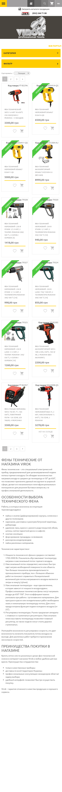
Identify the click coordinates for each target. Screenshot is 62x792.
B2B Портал (55, 46)
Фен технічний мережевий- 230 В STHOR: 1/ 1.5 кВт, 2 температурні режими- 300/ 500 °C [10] (14, 292)
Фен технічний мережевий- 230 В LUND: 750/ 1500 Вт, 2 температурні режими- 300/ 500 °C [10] (45, 292)
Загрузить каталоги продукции (35, 9)
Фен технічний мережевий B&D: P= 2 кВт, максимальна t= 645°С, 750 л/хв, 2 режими (45, 414)
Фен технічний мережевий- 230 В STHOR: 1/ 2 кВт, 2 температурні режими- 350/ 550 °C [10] (45, 229)
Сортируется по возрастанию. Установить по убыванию (33, 73)
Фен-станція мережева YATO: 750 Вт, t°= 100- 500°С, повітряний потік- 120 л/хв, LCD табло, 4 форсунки (15, 414)
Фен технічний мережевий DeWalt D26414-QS (44, 112)
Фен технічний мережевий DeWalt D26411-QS (13, 169)
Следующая (22, 79)
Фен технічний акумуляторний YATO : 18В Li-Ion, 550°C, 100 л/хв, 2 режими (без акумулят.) (45, 352)
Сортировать (6, 73)
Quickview (22, 131)
